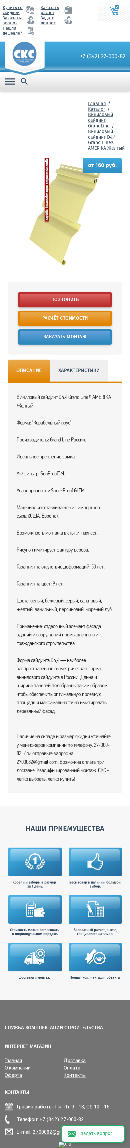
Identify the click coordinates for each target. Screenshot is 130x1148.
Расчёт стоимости (65, 318)
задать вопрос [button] (97, 1133)
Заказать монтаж (65, 337)
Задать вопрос (48, 21)
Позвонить (65, 299)
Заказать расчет (50, 10)
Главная (97, 103)
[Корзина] (114, 10)
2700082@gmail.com (56, 1132)
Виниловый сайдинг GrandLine (100, 120)
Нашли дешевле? (12, 31)
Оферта (13, 1075)
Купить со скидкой (13, 10)
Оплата (72, 1068)
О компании (18, 1068)
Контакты (75, 1075)
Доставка (75, 1061)
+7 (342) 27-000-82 (102, 56)
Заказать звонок (12, 21)
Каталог (96, 109)
